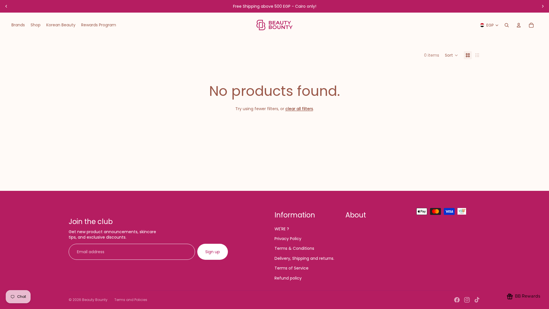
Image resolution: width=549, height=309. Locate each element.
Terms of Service (291, 268)
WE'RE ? (281, 229)
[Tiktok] (477, 299)
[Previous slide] (6, 6)
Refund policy (288, 278)
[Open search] (506, 25)
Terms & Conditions (294, 248)
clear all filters (299, 109)
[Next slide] (542, 6)
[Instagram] (467, 299)
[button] (451, 55)
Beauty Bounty (95, 299)
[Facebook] (456, 299)
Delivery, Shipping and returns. (304, 258)
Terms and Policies (130, 299)
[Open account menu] (518, 25)
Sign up (212, 252)
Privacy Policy (287, 238)
